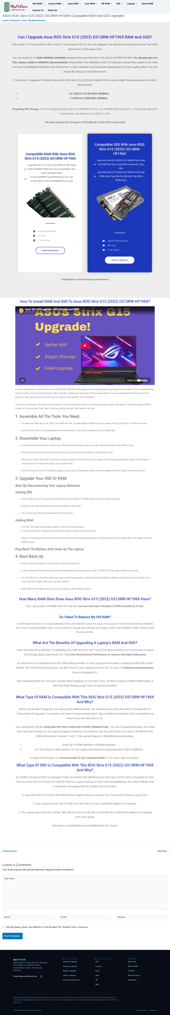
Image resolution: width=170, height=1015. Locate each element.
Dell (97, 962)
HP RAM (106, 3)
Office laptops (69, 975)
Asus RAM (73, 3)
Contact (131, 971)
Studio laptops (69, 971)
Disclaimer (132, 980)
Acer (97, 975)
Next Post (163, 851)
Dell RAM (37, 3)
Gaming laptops (70, 966)
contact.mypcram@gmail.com (25, 976)
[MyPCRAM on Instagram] (41, 976)
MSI (118, 3)
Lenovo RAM (55, 3)
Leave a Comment (11, 20)
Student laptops (70, 962)
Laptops (131, 3)
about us (52, 10)
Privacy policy (134, 975)
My (19, 959)
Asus (24, 20)
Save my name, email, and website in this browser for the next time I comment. (47, 927)
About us (132, 962)
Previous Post (8, 851)
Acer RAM (90, 3)
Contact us (38, 10)
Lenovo (98, 966)
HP (96, 980)
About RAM (147, 3)
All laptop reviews (71, 980)
